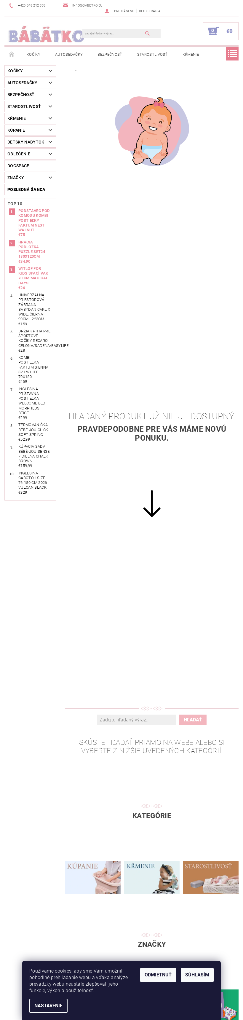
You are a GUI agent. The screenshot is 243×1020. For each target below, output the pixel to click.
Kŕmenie (191, 54)
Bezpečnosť (109, 54)
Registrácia (150, 11)
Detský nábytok (25, 142)
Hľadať (193, 720)
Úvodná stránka (11, 54)
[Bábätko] (46, 34)
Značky (15, 177)
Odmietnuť (158, 975)
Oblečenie (18, 154)
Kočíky (33, 54)
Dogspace (18, 165)
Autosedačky (69, 54)
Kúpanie (16, 130)
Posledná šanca (26, 189)
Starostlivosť (152, 54)
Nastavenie (48, 1005)
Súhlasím (197, 975)
